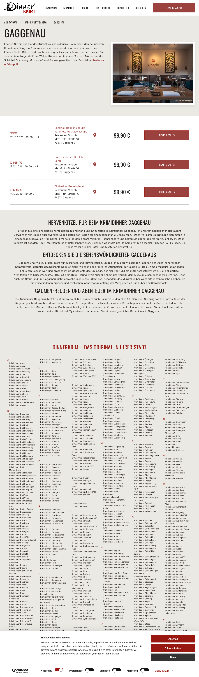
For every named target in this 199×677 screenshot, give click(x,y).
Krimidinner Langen (111, 359)
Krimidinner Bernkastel (19, 543)
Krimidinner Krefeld (80, 593)
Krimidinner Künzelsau (82, 616)
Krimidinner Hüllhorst (81, 463)
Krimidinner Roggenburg (145, 483)
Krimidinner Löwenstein (113, 407)
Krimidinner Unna (173, 441)
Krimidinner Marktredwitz (114, 463)
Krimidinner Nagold (111, 550)
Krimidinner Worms (174, 599)
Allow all (173, 639)
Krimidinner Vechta (173, 459)
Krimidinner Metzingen (113, 486)
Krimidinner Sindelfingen (145, 593)
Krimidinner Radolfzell (144, 444)
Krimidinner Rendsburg (144, 467)
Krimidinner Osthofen (143, 387)
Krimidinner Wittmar (174, 593)
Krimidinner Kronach (81, 602)
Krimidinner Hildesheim (82, 435)
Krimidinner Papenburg (144, 402)
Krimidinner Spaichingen (145, 613)
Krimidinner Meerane (112, 466)
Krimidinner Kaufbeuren (82, 529)
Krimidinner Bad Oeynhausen (22, 475)
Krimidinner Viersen (174, 467)
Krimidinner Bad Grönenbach (22, 445)
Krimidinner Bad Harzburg (21, 447)
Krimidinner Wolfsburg (175, 596)
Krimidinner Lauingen (112, 362)
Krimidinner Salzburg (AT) (145, 523)
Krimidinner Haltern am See (84, 393)
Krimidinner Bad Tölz (18, 495)
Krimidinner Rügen (142, 509)
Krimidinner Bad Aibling (20, 417)
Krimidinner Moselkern (113, 516)
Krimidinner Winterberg (175, 577)
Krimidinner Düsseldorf (50, 455)
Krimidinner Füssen (49, 568)
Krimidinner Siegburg (143, 582)
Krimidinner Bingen (18, 565)
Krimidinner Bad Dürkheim (21, 431)
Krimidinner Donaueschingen (53, 427)
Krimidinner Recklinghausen (147, 455)
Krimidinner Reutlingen (144, 472)
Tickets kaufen (167, 135)
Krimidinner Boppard (18, 601)
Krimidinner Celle (48, 374)
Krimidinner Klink (79, 571)
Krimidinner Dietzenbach (51, 416)
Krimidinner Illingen (80, 478)
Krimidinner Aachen (18, 363)
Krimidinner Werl (172, 543)
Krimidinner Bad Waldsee (20, 501)
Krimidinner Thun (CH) (175, 391)
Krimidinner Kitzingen (81, 563)
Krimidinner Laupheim (113, 365)
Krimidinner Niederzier (113, 606)
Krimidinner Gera (48, 608)
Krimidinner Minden (111, 488)
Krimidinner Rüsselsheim (145, 511)
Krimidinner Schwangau (145, 562)
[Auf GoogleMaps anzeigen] (94, 135)
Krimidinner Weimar (174, 535)
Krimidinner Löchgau (112, 401)
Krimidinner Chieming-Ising (52, 379)
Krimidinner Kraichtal (81, 591)
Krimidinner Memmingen (114, 474)
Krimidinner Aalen (17, 366)
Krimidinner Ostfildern (144, 384)
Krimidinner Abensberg (19, 371)
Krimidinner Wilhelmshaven (177, 565)
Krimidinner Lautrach (112, 368)
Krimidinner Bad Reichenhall (22, 481)
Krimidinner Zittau (173, 627)
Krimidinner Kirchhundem (83, 557)
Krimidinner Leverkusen (114, 387)
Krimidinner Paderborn (144, 399)
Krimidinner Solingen (143, 604)
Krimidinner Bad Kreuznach (21, 461)
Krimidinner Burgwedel (50, 359)
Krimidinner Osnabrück (144, 379)
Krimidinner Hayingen (81, 410)
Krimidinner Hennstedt (82, 424)
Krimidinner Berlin (17, 534)
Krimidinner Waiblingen (175, 487)
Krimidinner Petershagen (145, 407)
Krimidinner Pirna (142, 421)
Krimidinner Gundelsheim (83, 370)
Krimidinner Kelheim (81, 532)
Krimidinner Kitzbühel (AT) (83, 560)
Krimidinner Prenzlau (143, 432)
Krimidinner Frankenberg (51, 521)
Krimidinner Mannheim (113, 455)
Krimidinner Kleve (80, 568)
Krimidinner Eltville (49, 478)
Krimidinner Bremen (18, 613)
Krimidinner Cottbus (49, 388)
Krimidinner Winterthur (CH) (178, 582)
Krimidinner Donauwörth (51, 430)
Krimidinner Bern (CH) (19, 537)
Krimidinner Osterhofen (144, 382)
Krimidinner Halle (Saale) (83, 391)
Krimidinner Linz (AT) (112, 398)
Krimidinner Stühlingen (175, 362)
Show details (162, 671)
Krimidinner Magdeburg (113, 446)
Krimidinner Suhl (172, 370)
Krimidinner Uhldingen (175, 427)
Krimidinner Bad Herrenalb (21, 450)
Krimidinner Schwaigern (145, 559)
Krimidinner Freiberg (49, 529)
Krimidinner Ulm (172, 436)
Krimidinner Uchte (173, 425)
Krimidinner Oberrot (112, 629)
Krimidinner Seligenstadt (145, 579)
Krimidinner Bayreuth (19, 529)
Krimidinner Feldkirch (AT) (52, 509)
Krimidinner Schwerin (144, 568)
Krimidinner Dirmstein (50, 419)
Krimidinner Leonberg (113, 384)
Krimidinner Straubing (175, 359)
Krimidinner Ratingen (143, 450)
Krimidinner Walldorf (174, 495)
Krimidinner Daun (48, 405)
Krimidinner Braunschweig (21, 607)
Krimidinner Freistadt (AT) (52, 535)
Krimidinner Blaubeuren (20, 576)
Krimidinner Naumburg (113, 553)
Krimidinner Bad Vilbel (19, 498)
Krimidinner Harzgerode (83, 407)
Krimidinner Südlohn (174, 368)
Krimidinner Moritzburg (113, 511)
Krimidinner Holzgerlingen (83, 458)
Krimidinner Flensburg (50, 515)
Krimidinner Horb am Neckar (85, 460)
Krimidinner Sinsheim (143, 596)
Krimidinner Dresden (49, 444)
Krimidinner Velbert (174, 461)
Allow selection (173, 648)
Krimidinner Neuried (112, 587)
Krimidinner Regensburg (145, 464)
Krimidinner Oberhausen (114, 627)
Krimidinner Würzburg (175, 607)
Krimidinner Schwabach (145, 548)
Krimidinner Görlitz (49, 619)
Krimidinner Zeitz (173, 622)
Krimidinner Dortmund (50, 439)
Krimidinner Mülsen (111, 533)
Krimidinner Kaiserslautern (84, 515)
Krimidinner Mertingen (113, 480)
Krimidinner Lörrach (112, 404)
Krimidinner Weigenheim (176, 526)
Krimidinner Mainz (111, 449)
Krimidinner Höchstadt (82, 449)
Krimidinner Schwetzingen (146, 571)
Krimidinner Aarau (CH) (19, 369)
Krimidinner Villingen (174, 470)
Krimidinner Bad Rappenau (21, 478)
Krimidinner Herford (81, 427)
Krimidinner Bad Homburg (21, 456)
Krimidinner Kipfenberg (82, 543)
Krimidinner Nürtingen (113, 618)
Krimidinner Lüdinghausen (115, 426)
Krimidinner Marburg (112, 460)
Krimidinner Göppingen (50, 616)
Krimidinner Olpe (141, 365)
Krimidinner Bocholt (18, 585)
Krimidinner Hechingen (82, 413)
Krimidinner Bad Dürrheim (21, 433)
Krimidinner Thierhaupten (176, 388)
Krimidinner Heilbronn (82, 421)
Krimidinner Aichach (18, 383)
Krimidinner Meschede (113, 483)
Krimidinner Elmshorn (50, 475)
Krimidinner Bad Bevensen (21, 422)
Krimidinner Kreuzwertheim (84, 599)
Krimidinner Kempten (81, 537)
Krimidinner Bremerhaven (21, 615)
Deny (173, 657)
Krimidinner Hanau (80, 402)
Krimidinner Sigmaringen (145, 587)
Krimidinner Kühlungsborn (83, 610)
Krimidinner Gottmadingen (52, 630)
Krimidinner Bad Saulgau (20, 489)
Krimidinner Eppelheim (50, 484)
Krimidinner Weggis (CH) (176, 515)
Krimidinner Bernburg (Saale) (22, 540)
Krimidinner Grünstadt (82, 365)
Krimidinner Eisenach (50, 470)
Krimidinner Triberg (174, 402)
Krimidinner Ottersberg (144, 390)
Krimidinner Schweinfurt (145, 565)
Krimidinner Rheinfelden (145, 478)
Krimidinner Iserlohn (81, 495)
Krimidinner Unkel (173, 439)
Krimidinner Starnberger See (147, 627)
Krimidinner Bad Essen (19, 436)
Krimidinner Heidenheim (83, 418)
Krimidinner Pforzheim (144, 413)
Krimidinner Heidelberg (82, 416)
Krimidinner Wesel (173, 549)
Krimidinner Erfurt (48, 489)
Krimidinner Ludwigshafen (115, 432)
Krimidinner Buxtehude (50, 362)
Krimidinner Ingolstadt (82, 489)
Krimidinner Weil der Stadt (177, 529)
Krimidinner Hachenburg (83, 385)
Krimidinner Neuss (111, 590)
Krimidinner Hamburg (81, 396)
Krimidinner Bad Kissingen (21, 459)
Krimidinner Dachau (49, 399)
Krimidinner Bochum (18, 587)
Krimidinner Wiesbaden (175, 560)
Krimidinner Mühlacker (113, 519)
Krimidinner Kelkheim (81, 535)
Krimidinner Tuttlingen (175, 413)
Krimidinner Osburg (143, 376)
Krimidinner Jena (79, 503)
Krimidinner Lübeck (111, 418)
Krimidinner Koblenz (81, 574)
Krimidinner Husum (80, 469)
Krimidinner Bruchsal (18, 629)
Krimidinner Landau (80, 630)
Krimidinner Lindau (111, 390)
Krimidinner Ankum (18, 397)
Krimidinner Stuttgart (174, 365)
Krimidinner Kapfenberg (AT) (84, 518)
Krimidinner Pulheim (143, 435)
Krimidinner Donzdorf (50, 433)
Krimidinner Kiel (79, 540)
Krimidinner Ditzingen (50, 425)
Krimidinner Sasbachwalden (147, 529)
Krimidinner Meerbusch (113, 469)
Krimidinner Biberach (19, 551)
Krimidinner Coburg (49, 385)
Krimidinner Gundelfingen (83, 368)
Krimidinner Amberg (18, 394)
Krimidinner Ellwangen (50, 473)
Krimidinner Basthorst (19, 523)
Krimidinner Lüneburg (113, 435)
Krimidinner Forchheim (50, 518)
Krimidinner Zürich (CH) (176, 630)
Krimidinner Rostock (143, 495)
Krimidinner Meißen (111, 472)
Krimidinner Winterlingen (176, 579)
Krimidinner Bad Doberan (20, 428)
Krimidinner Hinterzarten (83, 441)
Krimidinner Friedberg (50, 540)
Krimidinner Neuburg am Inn (115, 564)
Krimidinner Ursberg (174, 450)
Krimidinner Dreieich (49, 441)
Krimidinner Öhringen (143, 359)
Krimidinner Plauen (142, 427)
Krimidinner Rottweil (143, 503)
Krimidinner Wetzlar (174, 551)
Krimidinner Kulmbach (82, 613)
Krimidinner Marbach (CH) (115, 458)
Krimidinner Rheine (142, 475)
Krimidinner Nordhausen (114, 609)
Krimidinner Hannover (82, 404)
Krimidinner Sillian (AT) (144, 590)
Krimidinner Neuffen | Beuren (116, 573)
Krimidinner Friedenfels (51, 543)
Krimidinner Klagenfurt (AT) (84, 565)
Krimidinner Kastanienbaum (84, 526)
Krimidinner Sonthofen (144, 610)
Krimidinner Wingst (173, 571)
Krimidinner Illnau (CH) (82, 481)
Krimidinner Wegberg (174, 512)
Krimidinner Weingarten (176, 537)
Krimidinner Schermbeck (145, 531)
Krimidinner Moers (111, 491)
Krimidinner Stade (142, 624)
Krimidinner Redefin (143, 458)
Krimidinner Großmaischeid (84, 359)
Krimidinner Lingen (111, 393)
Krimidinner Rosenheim (144, 492)
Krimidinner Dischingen (51, 422)
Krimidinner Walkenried (175, 493)
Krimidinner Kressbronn (82, 596)
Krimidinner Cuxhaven (50, 391)
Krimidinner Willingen (175, 568)
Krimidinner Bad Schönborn (21, 492)
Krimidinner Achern (18, 374)
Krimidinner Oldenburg (144, 362)
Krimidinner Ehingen (49, 467)
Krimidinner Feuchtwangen (52, 512)
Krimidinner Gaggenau (50, 580)
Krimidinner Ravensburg (145, 453)
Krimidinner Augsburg (19, 405)
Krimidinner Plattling (143, 424)
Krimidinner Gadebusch (51, 577)
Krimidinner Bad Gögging (20, 439)
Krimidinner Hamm (80, 399)
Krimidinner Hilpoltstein (82, 438)
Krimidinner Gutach (80, 373)
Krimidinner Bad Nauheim (21, 473)
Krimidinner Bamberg (19, 515)
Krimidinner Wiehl (173, 554)
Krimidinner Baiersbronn (20, 512)
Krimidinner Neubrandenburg (116, 562)
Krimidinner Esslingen (50, 498)
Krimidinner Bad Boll (18, 425)
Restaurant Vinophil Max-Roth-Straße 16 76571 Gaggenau (67, 139)
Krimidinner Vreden (174, 478)
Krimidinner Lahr (79, 627)
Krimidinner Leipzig (111, 379)
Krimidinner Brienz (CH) (20, 621)
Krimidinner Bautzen (18, 526)
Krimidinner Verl (172, 464)
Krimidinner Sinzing (143, 599)
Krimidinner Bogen (17, 590)
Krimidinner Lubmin (111, 421)
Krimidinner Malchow (112, 452)
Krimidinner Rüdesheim (144, 506)
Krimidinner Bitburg (18, 568)
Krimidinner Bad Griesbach (21, 442)
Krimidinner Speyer (143, 615)
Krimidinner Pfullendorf (144, 416)
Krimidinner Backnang (19, 414)
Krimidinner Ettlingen (49, 501)
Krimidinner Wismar (174, 585)
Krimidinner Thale (173, 385)
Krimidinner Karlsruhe (82, 521)
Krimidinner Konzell (81, 582)
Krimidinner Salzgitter (144, 526)
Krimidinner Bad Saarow (20, 484)
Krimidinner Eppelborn (50, 481)
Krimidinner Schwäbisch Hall (147, 557)
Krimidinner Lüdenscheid (114, 424)
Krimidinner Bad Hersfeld (20, 453)
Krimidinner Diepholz (50, 413)
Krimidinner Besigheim (19, 545)
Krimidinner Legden (111, 370)
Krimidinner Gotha (48, 625)
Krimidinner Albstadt (18, 385)
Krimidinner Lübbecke (113, 410)
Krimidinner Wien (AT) (175, 557)
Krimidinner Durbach (49, 453)
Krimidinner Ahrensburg (20, 380)
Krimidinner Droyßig (49, 447)
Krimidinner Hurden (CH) (83, 466)
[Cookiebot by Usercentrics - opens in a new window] (20, 671)
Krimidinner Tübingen (175, 410)
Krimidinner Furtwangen (51, 565)
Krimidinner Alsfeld (18, 388)
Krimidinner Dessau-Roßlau (52, 408)
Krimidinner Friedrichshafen (53, 549)
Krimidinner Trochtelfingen (177, 407)
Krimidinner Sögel (142, 601)
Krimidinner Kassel (80, 523)
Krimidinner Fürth (48, 563)
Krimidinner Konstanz (81, 579)
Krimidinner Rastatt (143, 447)
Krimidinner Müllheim (112, 530)
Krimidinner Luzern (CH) (114, 438)
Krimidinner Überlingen (175, 422)
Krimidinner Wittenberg (175, 588)
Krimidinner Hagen (80, 388)
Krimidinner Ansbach (18, 399)
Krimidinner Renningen (144, 469)
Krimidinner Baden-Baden (21, 509)
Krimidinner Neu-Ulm (112, 559)
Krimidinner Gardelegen (51, 588)
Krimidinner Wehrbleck (175, 518)
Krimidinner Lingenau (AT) (114, 396)
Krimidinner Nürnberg (113, 615)
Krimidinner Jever (80, 506)
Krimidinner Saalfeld (143, 520)
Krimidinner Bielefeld (18, 557)
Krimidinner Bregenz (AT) (20, 610)
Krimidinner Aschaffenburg (21, 402)
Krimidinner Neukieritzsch (115, 576)
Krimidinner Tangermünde (177, 382)
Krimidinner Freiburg (49, 532)
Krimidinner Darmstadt (50, 402)
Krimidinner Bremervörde (21, 618)
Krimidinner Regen (142, 461)
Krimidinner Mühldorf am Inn (116, 522)
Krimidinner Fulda (48, 554)
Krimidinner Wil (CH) (174, 563)
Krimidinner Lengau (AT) (114, 382)
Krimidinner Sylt (172, 373)
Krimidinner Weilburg (174, 532)
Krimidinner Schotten (143, 543)
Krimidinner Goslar (48, 622)
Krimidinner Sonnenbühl (145, 607)
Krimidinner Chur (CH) (50, 382)
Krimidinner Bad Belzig (19, 419)
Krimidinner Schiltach (144, 534)
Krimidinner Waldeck (174, 490)
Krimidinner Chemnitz (50, 377)
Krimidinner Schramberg (145, 545)
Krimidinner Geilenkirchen (52, 597)
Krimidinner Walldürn (174, 498)
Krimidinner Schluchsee (145, 540)
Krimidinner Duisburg (50, 450)
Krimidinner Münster (112, 539)
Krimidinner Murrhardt (113, 542)
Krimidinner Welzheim (175, 540)
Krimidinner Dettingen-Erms (53, 411)
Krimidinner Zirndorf (174, 625)
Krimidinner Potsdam (143, 430)
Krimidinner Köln (79, 577)
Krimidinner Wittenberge (176, 591)
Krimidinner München (112, 536)
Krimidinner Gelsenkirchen (52, 605)
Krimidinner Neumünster (114, 584)
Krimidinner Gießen (49, 611)
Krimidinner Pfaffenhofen (145, 410)
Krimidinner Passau (143, 404)
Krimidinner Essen (48, 495)
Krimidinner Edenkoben (51, 464)
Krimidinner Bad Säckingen (21, 487)
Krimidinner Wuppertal (175, 605)
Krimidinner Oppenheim (144, 368)
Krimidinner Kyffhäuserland (84, 619)
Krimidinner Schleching (144, 537)
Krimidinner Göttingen (50, 627)
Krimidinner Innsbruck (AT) (84, 492)
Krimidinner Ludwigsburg (114, 429)
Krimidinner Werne (173, 546)
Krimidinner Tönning (174, 399)
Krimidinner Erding (48, 487)
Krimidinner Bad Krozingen (21, 464)
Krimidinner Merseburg (113, 477)
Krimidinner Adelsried (19, 377)
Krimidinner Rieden (142, 481)
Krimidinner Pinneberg (144, 418)
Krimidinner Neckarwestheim (116, 556)
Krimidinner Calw (48, 371)
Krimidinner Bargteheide (20, 517)
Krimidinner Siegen (142, 585)
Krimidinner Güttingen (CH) (84, 376)
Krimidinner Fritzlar (49, 551)
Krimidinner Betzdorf (18, 548)
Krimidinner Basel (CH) (19, 520)
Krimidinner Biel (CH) (18, 554)
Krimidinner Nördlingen (113, 612)
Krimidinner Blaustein (19, 579)
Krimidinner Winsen (174, 574)
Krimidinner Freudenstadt (52, 537)
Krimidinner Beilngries (19, 531)
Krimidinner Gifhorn (49, 613)
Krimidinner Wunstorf (175, 602)
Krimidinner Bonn (17, 593)
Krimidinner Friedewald (51, 546)
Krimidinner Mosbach (112, 514)
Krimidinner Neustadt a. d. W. (116, 592)
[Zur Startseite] (19, 12)
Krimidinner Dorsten (49, 436)
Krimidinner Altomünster (20, 391)
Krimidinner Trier (172, 404)
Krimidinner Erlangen (50, 492)
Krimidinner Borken (18, 604)
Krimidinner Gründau (81, 362)
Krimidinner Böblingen (19, 582)
